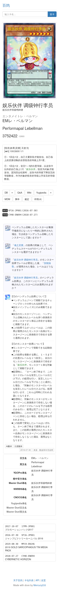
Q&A (19, 192)
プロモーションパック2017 (19, 529)
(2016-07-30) (30, 210)
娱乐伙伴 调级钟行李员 (26, 259)
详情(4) (38, 199)
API (37, 580)
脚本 (17, 199)
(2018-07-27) (30, 214)
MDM (7, 199)
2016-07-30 (25, 449)
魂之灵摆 (18, 245)
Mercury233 (39, 585)
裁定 (27, 199)
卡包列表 (29, 580)
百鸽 (6, 5)
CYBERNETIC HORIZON (18, 559)
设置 (43, 580)
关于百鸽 (17, 580)
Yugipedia (41, 192)
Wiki (29, 192)
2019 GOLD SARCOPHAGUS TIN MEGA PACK (26, 548)
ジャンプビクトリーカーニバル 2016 (24, 538)
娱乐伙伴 (30, 169)
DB (6, 192)
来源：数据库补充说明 (43, 449)
